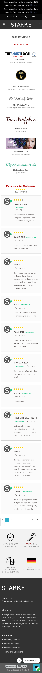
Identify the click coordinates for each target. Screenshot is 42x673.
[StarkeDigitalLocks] (21, 24)
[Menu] (4, 24)
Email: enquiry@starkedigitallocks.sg (17, 601)
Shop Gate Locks (11, 644)
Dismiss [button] (33, 5)
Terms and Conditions (13, 652)
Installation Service (12, 648)
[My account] (39, 24)
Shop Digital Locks (12, 640)
